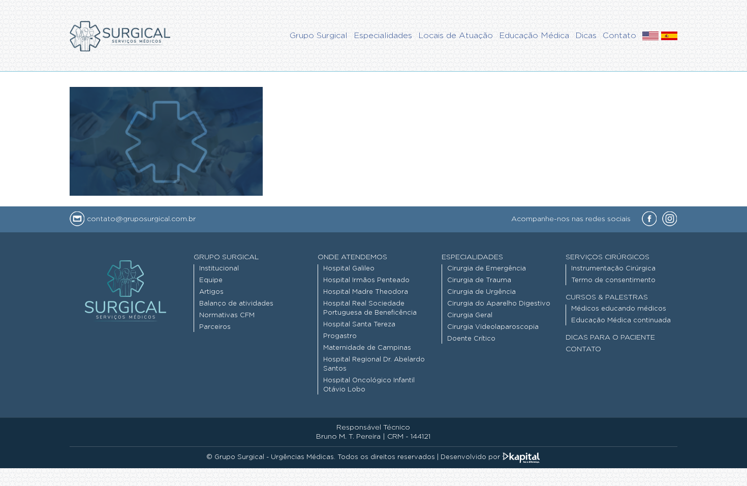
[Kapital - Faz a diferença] (521, 457)
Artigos (211, 292)
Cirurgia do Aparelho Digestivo (498, 303)
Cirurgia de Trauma (479, 280)
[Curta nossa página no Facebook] (649, 219)
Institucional (219, 268)
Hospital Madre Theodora (365, 292)
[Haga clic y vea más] (669, 38)
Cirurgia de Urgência (481, 292)
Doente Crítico (471, 339)
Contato (583, 349)
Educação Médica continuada (621, 320)
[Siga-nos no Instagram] (669, 219)
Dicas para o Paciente (610, 337)
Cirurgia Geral (469, 315)
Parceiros (215, 327)
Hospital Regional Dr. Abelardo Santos (374, 364)
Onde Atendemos (352, 257)
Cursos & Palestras (607, 297)
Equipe (211, 280)
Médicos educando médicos (618, 309)
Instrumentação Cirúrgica (613, 268)
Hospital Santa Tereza (359, 324)
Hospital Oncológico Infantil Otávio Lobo (369, 385)
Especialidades (472, 257)
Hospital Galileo (349, 268)
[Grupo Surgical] (120, 35)
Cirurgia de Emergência (486, 268)
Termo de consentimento (613, 280)
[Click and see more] (650, 38)
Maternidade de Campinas (367, 348)
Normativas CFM (227, 315)
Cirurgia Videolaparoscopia (493, 327)
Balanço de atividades (236, 303)
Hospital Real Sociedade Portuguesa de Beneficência (370, 308)
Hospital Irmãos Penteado (366, 280)
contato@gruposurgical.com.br (140, 219)
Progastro (340, 336)
